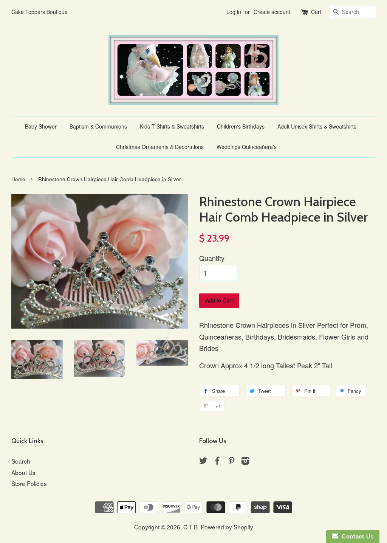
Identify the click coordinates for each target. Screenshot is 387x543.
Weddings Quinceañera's (247, 146)
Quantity (211, 258)
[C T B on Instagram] (245, 461)
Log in (233, 12)
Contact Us (356, 536)
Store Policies (29, 483)
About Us (23, 472)
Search (20, 461)
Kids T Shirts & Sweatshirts (172, 126)
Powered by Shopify (227, 527)
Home (18, 179)
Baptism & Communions (98, 126)
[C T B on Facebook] (217, 461)
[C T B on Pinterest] (231, 461)
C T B (190, 527)
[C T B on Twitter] (203, 461)
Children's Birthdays (241, 126)
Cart (316, 12)
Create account (272, 12)
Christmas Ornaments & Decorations (160, 146)
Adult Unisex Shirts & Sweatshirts (316, 126)
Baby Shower (41, 126)
